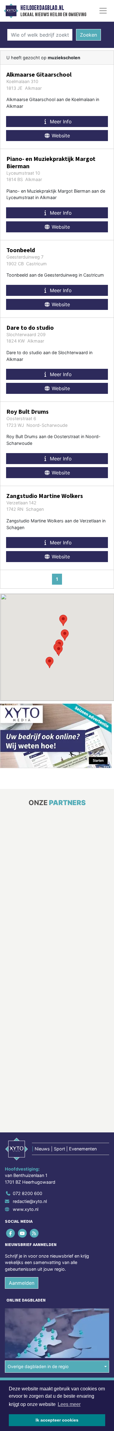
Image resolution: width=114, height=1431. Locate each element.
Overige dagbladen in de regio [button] (38, 1366)
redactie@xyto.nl (30, 1201)
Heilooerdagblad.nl (42, 8)
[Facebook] (11, 1233)
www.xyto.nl (25, 1209)
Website (60, 136)
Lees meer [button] (69, 1404)
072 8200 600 (27, 1193)
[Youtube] (23, 1233)
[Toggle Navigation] (103, 10)
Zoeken (88, 35)
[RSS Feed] (34, 1233)
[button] (59, 650)
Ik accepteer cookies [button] (57, 1420)
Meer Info (60, 121)
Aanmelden (21, 1283)
